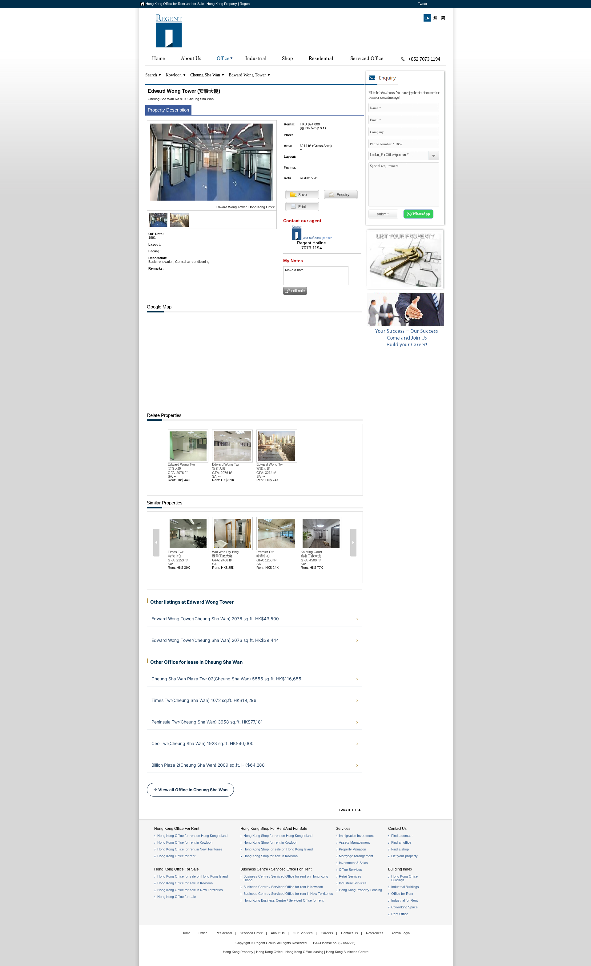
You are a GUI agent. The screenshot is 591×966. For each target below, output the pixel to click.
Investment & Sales (353, 863)
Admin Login (401, 933)
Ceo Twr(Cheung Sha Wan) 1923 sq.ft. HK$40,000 (202, 743)
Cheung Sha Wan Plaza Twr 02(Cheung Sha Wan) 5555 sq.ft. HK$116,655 (226, 678)
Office (223, 58)
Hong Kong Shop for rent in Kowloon (270, 842)
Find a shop (400, 849)
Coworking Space (404, 907)
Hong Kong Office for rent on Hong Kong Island (192, 836)
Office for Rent (402, 893)
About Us (191, 58)
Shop (287, 58)
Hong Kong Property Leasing (360, 890)
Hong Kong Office (269, 952)
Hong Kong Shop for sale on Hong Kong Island (278, 849)
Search (151, 75)
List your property (404, 856)
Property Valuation (352, 849)
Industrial (256, 58)
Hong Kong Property (238, 952)
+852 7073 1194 (424, 59)
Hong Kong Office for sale (176, 897)
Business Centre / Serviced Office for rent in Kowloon (283, 887)
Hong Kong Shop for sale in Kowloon (270, 856)
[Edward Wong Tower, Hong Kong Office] (158, 225)
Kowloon (174, 75)
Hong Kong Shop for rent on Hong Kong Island (277, 836)
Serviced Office (367, 58)
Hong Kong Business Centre (347, 952)
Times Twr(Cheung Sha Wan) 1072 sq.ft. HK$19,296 (203, 700)
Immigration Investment (356, 836)
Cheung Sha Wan (205, 75)
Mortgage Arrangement (356, 856)
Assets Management (354, 842)
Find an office (401, 842)
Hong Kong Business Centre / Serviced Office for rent (283, 900)
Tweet (422, 4)
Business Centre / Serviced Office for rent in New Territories (288, 893)
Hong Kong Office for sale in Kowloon (185, 883)
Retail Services (350, 876)
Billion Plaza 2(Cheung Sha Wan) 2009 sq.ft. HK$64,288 (208, 765)
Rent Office (399, 914)
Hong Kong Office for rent (176, 856)
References (375, 933)
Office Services (350, 869)
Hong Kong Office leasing (304, 952)
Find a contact (401, 836)
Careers (327, 933)
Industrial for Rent (404, 900)
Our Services (303, 933)
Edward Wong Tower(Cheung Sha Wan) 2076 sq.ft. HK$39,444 (215, 640)
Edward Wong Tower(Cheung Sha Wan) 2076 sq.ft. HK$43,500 (215, 618)
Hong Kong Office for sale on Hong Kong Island (192, 876)
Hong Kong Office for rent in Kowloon (184, 842)
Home (158, 58)
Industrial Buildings (405, 887)
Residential (321, 58)
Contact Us (349, 933)
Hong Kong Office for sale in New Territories (190, 890)
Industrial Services (353, 883)
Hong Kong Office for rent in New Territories (190, 849)
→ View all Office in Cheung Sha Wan (190, 789)
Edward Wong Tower (247, 75)
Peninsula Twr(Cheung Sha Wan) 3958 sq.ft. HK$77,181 (207, 721)
